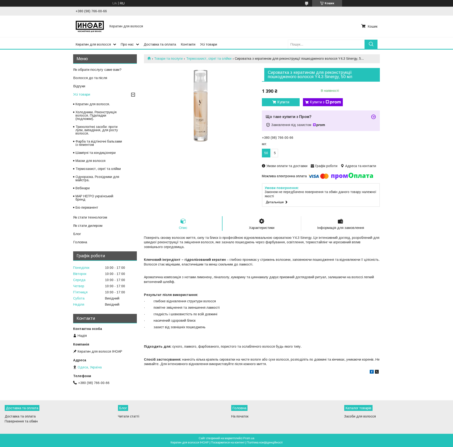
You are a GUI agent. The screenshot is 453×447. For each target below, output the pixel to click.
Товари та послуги (168, 58)
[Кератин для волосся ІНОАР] (90, 26)
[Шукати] (371, 44)
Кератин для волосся (93, 44)
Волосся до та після (90, 78)
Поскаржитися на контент (228, 442)
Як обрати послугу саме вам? (97, 69)
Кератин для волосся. (93, 104)
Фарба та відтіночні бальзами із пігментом (99, 143)
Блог (77, 234)
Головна (80, 242)
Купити (283, 102)
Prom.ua (248, 438)
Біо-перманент (87, 207)
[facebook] (372, 372)
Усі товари (208, 44)
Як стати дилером (87, 226)
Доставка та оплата (160, 44)
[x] (377, 372)
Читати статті (128, 416)
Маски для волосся (90, 161)
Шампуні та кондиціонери (96, 153)
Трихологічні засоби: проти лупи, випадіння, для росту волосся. (97, 130)
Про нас (127, 44)
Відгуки (79, 86)
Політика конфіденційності (265, 442)
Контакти (188, 44)
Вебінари (83, 188)
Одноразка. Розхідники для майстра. (97, 178)
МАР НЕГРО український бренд (94, 197)
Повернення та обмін (21, 421)
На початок (239, 416)
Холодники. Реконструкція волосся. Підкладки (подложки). (96, 115)
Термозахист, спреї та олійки (208, 58)
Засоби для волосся (360, 416)
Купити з (317, 102)
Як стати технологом (90, 217)
